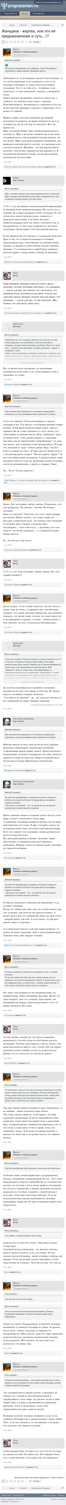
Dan (12, 858)
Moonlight (8, 770)
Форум (25, 14)
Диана (14, 167)
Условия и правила (57, 1499)
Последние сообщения (12, 18)
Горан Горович (10, 480)
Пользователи (38, 13)
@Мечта (7, 206)
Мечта (16, 49)
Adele (16, 178)
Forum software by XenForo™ (13, 1499)
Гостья (32, 313)
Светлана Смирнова (26, 167)
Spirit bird (7, 262)
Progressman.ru (10, 13)
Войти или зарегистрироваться (48, 2)
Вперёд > (37, 42)
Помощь (61, 1495)
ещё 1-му (41, 313)
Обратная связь (49, 1495)
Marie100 (7, 167)
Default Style (6, 1495)
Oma (15, 273)
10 (30, 42)
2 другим (40, 167)
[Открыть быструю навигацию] (62, 25)
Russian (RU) (18, 1495)
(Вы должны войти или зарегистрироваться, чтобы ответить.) (39, 1478)
